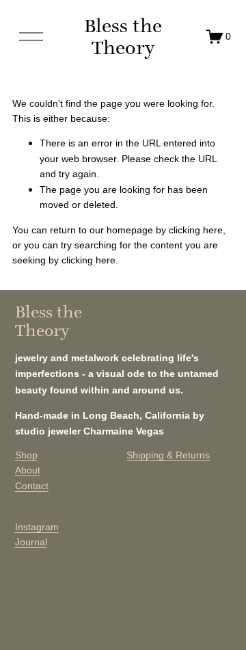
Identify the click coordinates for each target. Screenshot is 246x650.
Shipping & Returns (168, 455)
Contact (32, 486)
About (27, 470)
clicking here (196, 230)
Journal (31, 542)
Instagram (37, 527)
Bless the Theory (123, 36)
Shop (26, 455)
